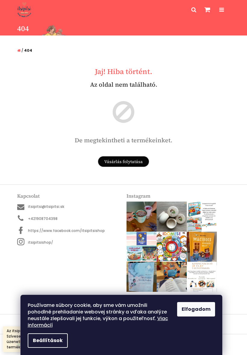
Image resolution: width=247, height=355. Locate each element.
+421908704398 (43, 218)
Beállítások (48, 340)
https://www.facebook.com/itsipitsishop (66, 230)
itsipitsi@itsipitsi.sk (46, 206)
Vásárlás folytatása (123, 162)
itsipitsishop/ (40, 242)
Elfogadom (196, 309)
